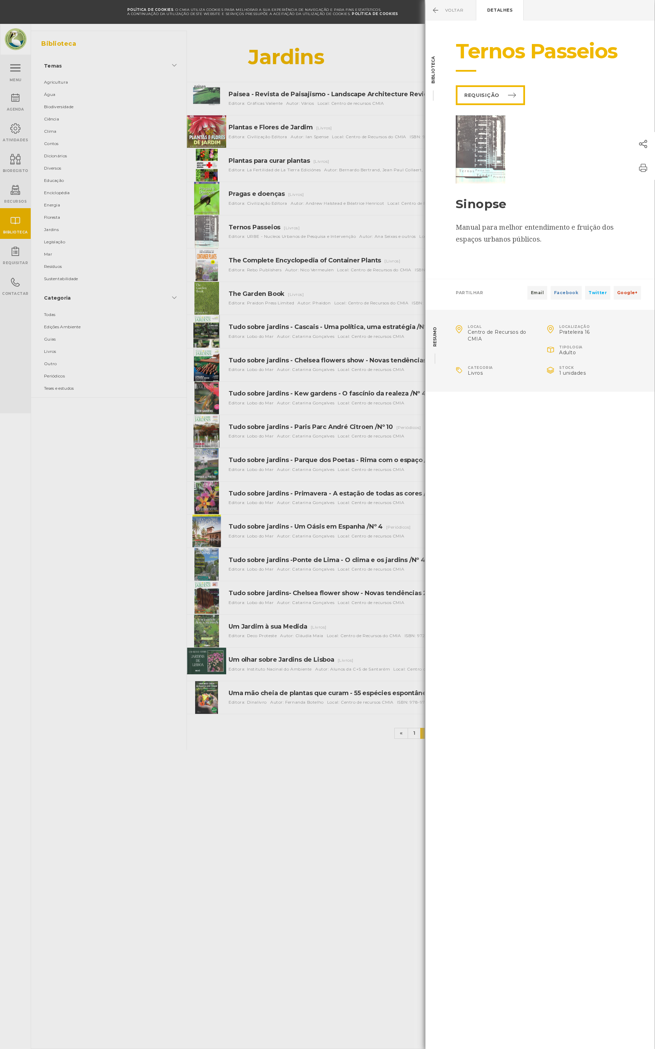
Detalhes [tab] (500, 10)
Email (537, 292)
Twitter (597, 292)
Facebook (566, 292)
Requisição (481, 95)
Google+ (627, 292)
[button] (643, 144)
